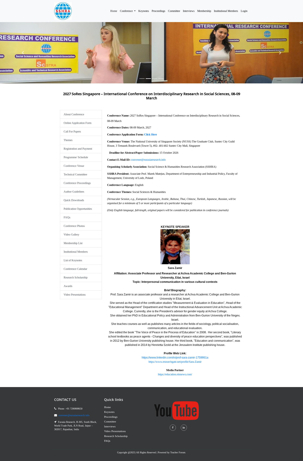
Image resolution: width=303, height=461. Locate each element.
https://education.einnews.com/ (175, 374)
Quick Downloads (74, 200)
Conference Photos (74, 225)
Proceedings (158, 10)
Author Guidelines (74, 191)
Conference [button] (126, 10)
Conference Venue (74, 165)
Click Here (150, 134)
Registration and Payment (78, 148)
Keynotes (143, 10)
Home (114, 10)
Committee (174, 10)
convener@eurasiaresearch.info (148, 159)
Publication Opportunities (78, 208)
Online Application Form (77, 122)
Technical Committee (75, 174)
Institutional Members (226, 10)
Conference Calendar (75, 268)
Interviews (188, 10)
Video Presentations (75, 294)
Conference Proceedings (77, 183)
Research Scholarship (75, 277)
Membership (204, 10)
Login (244, 10)
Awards (68, 286)
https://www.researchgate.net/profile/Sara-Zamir (175, 361)
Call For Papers (72, 131)
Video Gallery (71, 234)
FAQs (67, 217)
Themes (68, 140)
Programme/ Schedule (76, 157)
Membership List (73, 243)
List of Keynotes (73, 260)
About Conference (74, 114)
